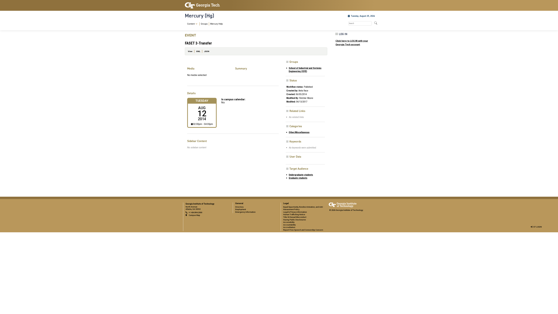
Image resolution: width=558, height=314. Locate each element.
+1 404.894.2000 (195, 212)
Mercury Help (216, 24)
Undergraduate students (301, 174)
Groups (204, 24)
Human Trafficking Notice (294, 214)
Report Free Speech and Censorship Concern (303, 230)
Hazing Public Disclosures (294, 220)
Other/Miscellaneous (299, 132)
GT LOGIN (537, 227)
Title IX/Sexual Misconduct (294, 217)
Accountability (289, 225)
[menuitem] (204, 24)
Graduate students (298, 178)
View (190, 51)
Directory (239, 207)
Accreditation (289, 227)
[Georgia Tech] (207, 5)
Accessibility (288, 222)
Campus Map (194, 215)
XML (198, 51)
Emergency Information (245, 212)
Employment (240, 209)
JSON (206, 51)
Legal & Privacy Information (295, 212)
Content (191, 24)
